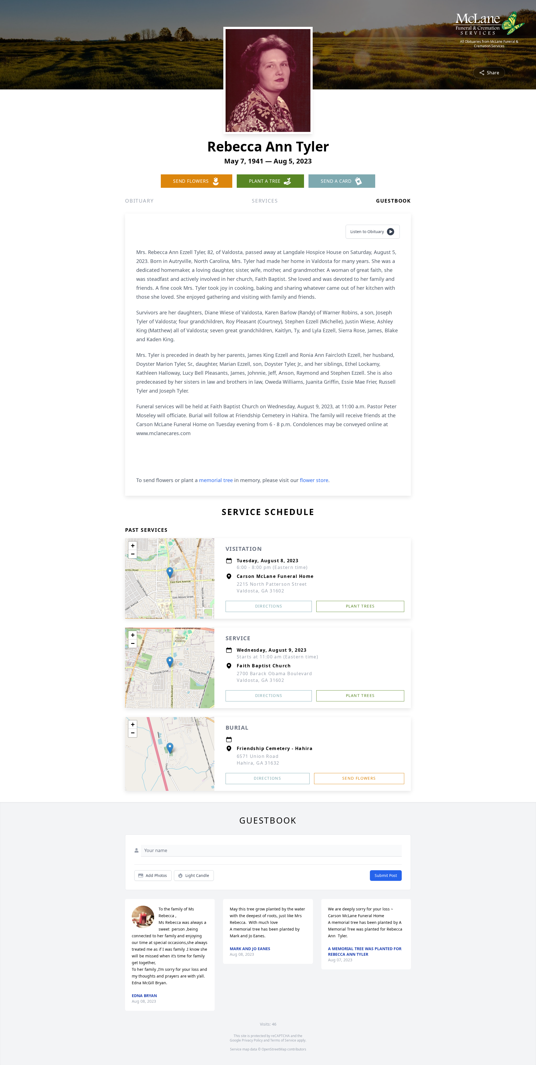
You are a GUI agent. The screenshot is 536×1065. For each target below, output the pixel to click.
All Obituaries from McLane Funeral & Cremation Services (489, 43)
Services (265, 200)
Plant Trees (360, 606)
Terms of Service (283, 1040)
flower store (314, 480)
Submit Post (386, 875)
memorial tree (216, 480)
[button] (169, 572)
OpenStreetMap (274, 1049)
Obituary (139, 200)
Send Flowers (359, 778)
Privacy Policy (252, 1040)
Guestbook (393, 200)
